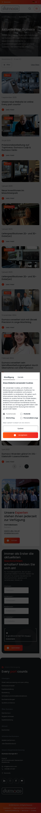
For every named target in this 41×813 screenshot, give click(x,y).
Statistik (26, 414)
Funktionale (11, 414)
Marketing (10, 418)
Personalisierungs (30, 418)
